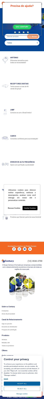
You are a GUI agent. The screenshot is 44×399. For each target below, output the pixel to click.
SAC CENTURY (22, 27)
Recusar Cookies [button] (14, 208)
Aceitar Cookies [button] (30, 208)
